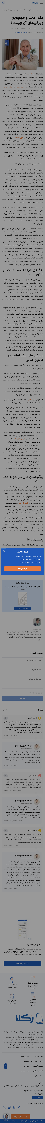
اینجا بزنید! (22, 568)
